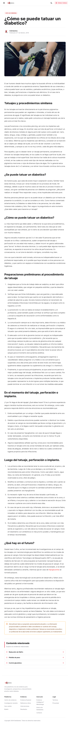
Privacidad (55, 703)
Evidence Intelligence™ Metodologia (40, 702)
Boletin (6, 709)
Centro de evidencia (10, 700)
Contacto (39, 712)
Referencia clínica (25, 703)
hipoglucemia (54, 570)
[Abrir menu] (4, 3)
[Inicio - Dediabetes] (11, 2)
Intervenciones (24, 706)
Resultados (23, 709)
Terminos (55, 700)
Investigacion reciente (11, 703)
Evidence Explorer (25, 700)
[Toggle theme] (51, 3)
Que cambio (8, 706)
